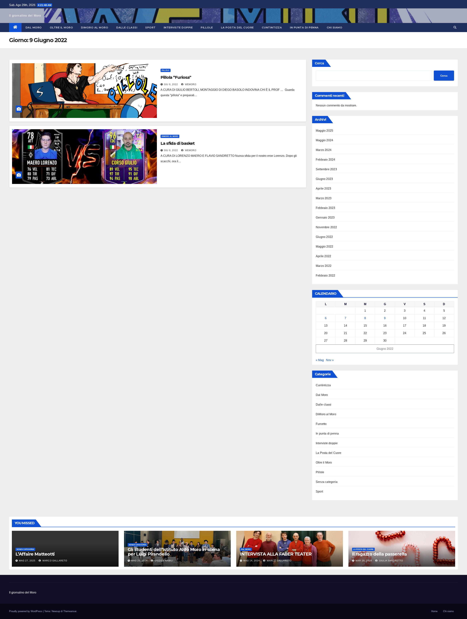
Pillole (207, 27)
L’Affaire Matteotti (35, 554)
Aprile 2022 (323, 256)
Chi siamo (334, 27)
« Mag (320, 360)
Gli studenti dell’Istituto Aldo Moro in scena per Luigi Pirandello (174, 552)
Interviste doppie (178, 27)
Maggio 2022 (324, 246)
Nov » (330, 360)
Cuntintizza (272, 27)
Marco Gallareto (54, 560)
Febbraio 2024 (325, 159)
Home (434, 611)
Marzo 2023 (323, 198)
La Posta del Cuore (237, 27)
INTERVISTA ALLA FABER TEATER (275, 554)
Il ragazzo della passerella (379, 554)
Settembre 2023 (326, 169)
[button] (455, 27)
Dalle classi (126, 27)
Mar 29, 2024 (364, 560)
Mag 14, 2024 (251, 560)
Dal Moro (34, 27)
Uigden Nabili (163, 560)
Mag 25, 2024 (139, 560)
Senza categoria (326, 481)
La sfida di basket (178, 143)
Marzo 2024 (323, 149)
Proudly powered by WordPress (26, 611)
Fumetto (321, 423)
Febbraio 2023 (325, 207)
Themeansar (69, 611)
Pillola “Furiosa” (176, 77)
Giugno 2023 (324, 178)
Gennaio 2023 (325, 217)
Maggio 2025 (324, 130)
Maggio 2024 (324, 140)
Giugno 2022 (324, 236)
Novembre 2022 (326, 227)
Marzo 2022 (323, 265)
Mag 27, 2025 (27, 560)
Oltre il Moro (61, 27)
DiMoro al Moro (94, 27)
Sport (150, 27)
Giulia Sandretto (390, 560)
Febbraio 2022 (325, 275)
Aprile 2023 (323, 188)
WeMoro (190, 84)
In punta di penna (304, 27)
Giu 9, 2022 (171, 84)
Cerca (319, 63)
